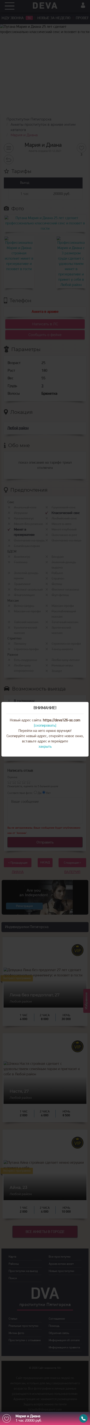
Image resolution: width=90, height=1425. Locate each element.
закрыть (45, 747)
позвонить (83, 1418)
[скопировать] (45, 726)
